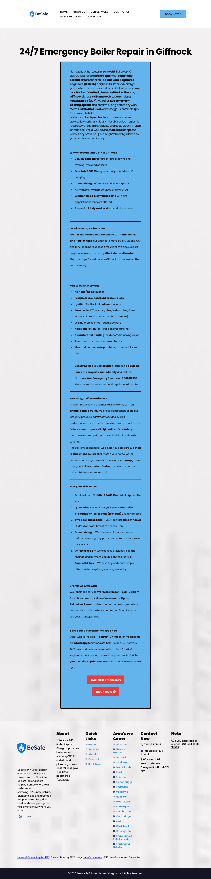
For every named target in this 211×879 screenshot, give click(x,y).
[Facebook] (20, 817)
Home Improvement (92, 857)
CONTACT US (122, 11)
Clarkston (122, 762)
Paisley (120, 772)
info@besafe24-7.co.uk (153, 752)
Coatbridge (123, 816)
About (92, 754)
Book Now (94, 764)
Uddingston (123, 831)
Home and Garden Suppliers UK (33, 857)
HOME (64, 11)
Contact (93, 759)
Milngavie (122, 792)
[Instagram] (29, 817)
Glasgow (121, 744)
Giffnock (121, 757)
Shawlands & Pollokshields (122, 837)
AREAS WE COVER (70, 16)
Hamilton (121, 796)
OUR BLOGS (94, 16)
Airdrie (120, 821)
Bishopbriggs (124, 782)
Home (92, 744)
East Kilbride (123, 767)
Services (93, 749)
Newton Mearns (119, 751)
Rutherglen (123, 806)
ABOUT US (79, 11)
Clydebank (123, 826)
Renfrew (121, 777)
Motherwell (123, 801)
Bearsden (122, 787)
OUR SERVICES (99, 11)
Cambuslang (124, 811)
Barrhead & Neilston (121, 845)
